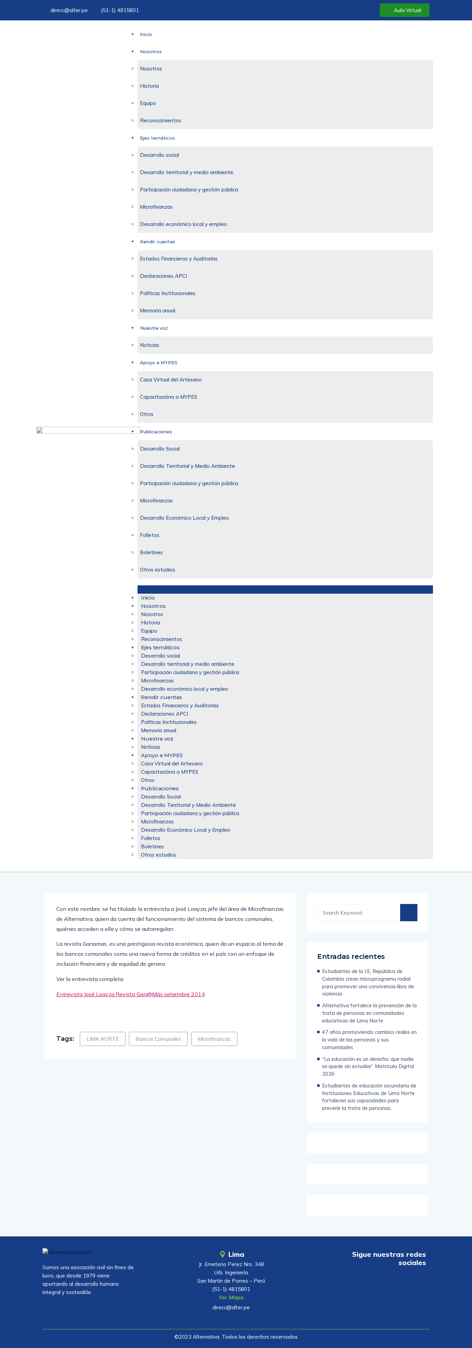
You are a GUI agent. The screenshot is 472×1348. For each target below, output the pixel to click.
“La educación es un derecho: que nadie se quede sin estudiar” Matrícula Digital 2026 (368, 1066)
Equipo (148, 103)
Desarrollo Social (160, 448)
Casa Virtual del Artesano (171, 379)
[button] (285, 589)
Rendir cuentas (157, 241)
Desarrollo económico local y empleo (183, 224)
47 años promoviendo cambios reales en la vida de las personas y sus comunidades (369, 1039)
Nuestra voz (154, 328)
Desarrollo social (159, 155)
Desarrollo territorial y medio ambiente (186, 172)
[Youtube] (378, 1283)
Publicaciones (156, 431)
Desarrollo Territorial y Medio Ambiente (187, 466)
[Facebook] (397, 1283)
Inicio (146, 34)
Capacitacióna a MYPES (168, 397)
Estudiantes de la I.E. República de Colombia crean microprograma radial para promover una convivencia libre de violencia (368, 982)
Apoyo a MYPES (159, 362)
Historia (149, 86)
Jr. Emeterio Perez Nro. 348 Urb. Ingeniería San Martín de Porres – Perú (231, 1272)
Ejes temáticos (157, 138)
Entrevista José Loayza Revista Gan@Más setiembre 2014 (130, 994)
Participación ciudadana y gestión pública (189, 189)
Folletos (149, 535)
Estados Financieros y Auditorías (179, 258)
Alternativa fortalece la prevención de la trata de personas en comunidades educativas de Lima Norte (369, 1013)
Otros (146, 414)
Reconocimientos (160, 120)
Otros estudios (157, 569)
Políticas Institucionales (168, 293)
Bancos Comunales (158, 1039)
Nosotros (151, 51)
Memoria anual (157, 310)
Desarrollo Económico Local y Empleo (184, 518)
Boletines (151, 552)
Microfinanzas (156, 207)
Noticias (149, 345)
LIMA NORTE (102, 1039)
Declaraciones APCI (163, 276)
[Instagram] (417, 1283)
